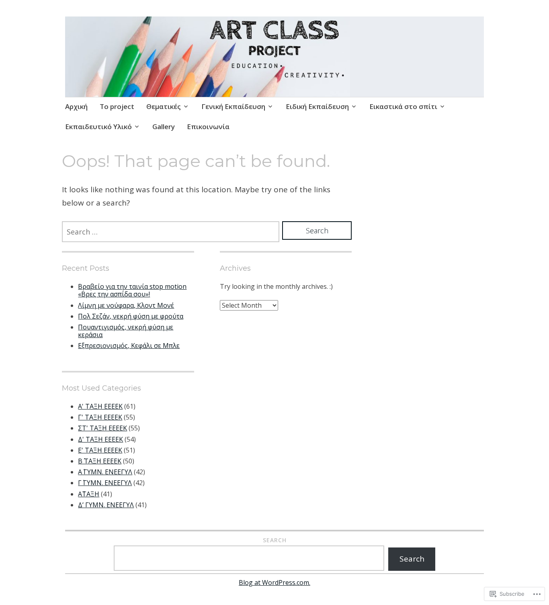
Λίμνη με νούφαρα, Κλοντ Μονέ (126, 305)
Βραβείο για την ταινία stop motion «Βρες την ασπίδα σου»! (132, 290)
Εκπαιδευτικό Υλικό (98, 126)
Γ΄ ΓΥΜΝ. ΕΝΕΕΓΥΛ (105, 482)
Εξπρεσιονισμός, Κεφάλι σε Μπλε (129, 345)
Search (275, 540)
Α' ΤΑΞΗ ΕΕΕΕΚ (100, 406)
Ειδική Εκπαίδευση (317, 106)
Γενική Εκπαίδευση (233, 106)
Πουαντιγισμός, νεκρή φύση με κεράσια (125, 331)
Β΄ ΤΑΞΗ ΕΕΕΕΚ (99, 461)
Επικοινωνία (208, 126)
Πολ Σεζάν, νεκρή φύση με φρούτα (130, 316)
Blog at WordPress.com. (274, 582)
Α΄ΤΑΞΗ (88, 494)
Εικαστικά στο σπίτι (403, 106)
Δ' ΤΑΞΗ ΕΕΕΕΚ (100, 439)
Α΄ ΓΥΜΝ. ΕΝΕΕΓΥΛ (105, 471)
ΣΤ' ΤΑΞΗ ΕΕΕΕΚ (102, 428)
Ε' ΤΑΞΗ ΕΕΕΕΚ (100, 450)
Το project (117, 106)
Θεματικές (163, 106)
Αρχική (76, 106)
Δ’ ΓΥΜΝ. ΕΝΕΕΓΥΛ (106, 504)
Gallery (163, 126)
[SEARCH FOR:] (170, 231)
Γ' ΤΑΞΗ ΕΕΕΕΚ (100, 417)
